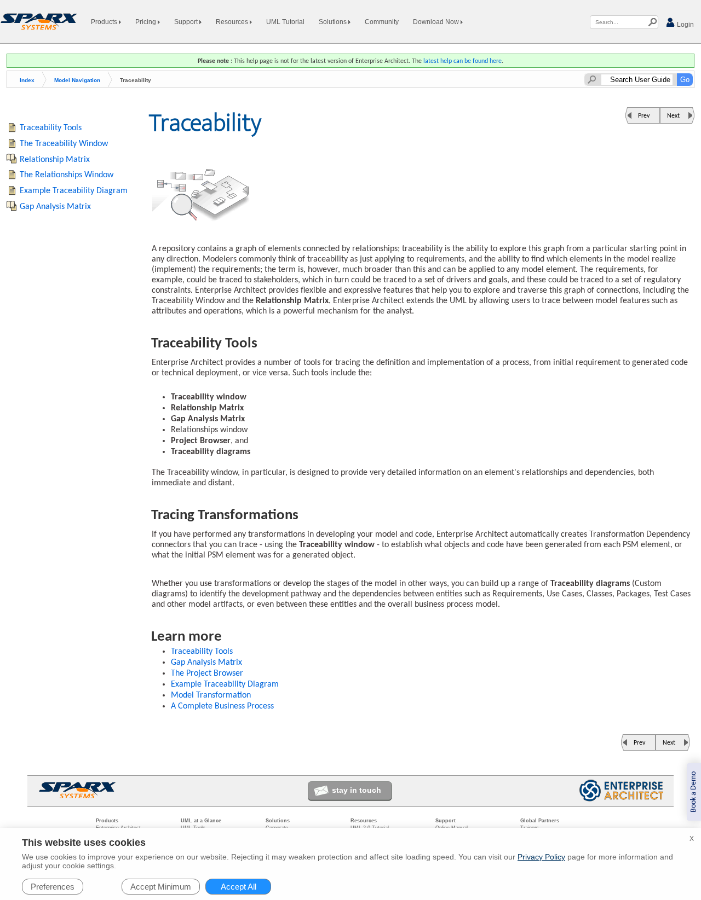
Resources (233, 22)
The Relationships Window (66, 175)
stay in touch (356, 790)
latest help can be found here (462, 61)
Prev (644, 116)
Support (186, 22)
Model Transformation (211, 695)
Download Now (437, 22)
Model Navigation (77, 80)
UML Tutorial (285, 22)
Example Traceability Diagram (225, 684)
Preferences (52, 886)
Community (382, 22)
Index (27, 80)
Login (684, 24)
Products (105, 22)
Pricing (146, 22)
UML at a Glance (201, 820)
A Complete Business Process (222, 706)
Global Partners (539, 820)
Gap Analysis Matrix (206, 662)
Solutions (333, 22)
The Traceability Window (64, 144)
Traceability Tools (202, 651)
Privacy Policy (541, 856)
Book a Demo (693, 791)
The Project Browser (207, 673)
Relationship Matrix (55, 159)
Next (673, 116)
